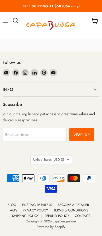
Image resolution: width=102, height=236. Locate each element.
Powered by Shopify (51, 226)
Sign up (81, 134)
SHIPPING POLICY (25, 215)
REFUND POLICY (56, 215)
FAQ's (12, 210)
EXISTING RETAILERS (37, 204)
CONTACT (82, 215)
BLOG (12, 204)
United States (48, 159)
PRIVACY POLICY (35, 210)
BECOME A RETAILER (73, 204)
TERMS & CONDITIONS (71, 210)
